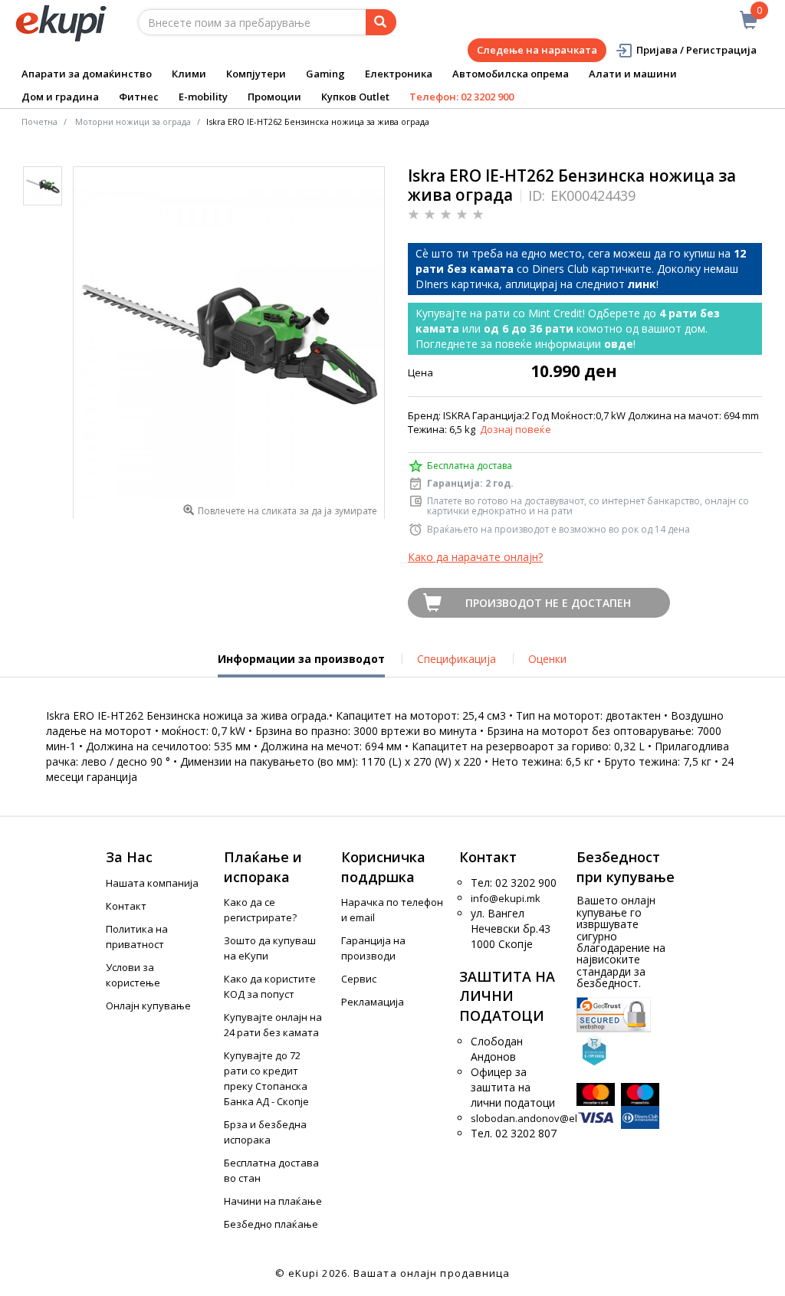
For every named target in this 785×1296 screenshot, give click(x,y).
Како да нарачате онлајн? (475, 557)
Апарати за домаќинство (86, 73)
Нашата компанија (152, 883)
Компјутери (256, 73)
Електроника (398, 73)
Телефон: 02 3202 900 (461, 96)
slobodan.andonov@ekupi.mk (541, 1118)
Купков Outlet (355, 96)
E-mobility (203, 96)
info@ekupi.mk (505, 898)
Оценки (547, 658)
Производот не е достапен (548, 603)
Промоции (274, 96)
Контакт (126, 906)
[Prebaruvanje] (381, 22)
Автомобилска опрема (510, 73)
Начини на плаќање (273, 1201)
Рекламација (372, 1002)
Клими (189, 73)
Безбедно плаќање (271, 1224)
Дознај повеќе (515, 429)
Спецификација (456, 658)
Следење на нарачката (537, 50)
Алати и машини (633, 73)
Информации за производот (301, 664)
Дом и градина (60, 96)
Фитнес (139, 96)
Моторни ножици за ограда (133, 121)
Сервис (358, 979)
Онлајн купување (148, 1005)
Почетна (39, 121)
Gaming (325, 73)
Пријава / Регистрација (696, 50)
